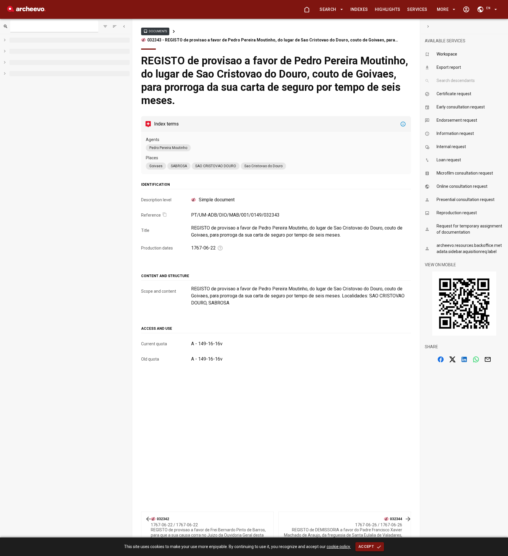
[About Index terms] (403, 124)
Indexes (359, 9)
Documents (155, 31)
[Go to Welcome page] (307, 9)
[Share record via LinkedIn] (464, 359)
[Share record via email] (488, 359)
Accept (366, 546)
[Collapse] (124, 26)
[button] (330, 9)
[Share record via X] (452, 359)
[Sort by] (105, 26)
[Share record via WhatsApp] (476, 359)
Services (417, 9)
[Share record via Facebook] (441, 359)
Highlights (387, 9)
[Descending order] (114, 26)
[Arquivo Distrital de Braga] (26, 10)
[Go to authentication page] (466, 9)
